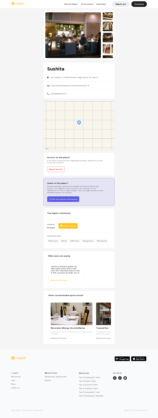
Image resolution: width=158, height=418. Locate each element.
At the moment (87, 4)
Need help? (101, 4)
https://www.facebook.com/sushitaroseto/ (69, 86)
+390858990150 (57, 94)
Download (139, 4)
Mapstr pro (121, 4)
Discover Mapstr (71, 4)
